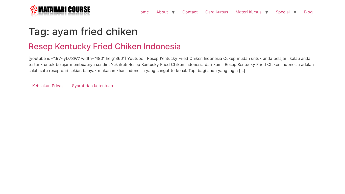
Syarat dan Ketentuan (92, 85)
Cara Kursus (216, 11)
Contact (190, 11)
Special (283, 11)
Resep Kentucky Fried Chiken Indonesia (105, 46)
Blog (308, 11)
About (162, 11)
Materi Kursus (248, 11)
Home (143, 11)
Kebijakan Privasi (48, 85)
